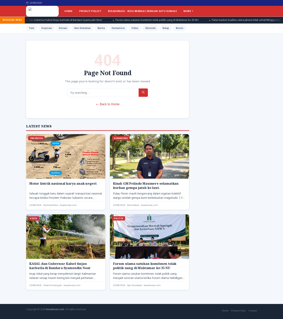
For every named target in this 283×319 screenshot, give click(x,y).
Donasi (63, 28)
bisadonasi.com (55, 309)
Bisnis (179, 28)
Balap (165, 28)
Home (68, 11)
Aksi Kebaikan (82, 28)
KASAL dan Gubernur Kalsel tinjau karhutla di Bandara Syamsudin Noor (60, 265)
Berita (101, 28)
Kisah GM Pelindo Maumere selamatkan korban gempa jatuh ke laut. (146, 185)
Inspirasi (46, 28)
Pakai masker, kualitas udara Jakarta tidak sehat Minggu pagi (222, 20)
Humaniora (118, 28)
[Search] (143, 92)
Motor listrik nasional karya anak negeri (62, 183)
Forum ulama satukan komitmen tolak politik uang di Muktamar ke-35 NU (133, 20)
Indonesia (36, 138)
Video (134, 28)
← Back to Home (108, 104)
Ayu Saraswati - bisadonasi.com (144, 285)
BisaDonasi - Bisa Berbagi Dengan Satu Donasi (142, 11)
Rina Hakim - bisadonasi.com (142, 205)
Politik (118, 218)
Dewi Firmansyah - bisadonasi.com (62, 285)
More (187, 11)
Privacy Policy (90, 11)
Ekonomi (150, 28)
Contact (253, 310)
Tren (31, 28)
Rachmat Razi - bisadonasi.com (60, 205)
